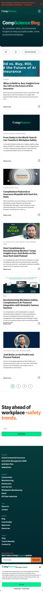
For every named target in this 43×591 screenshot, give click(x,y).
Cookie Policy (17, 588)
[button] (40, 567)
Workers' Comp (13, 187)
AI (15, 52)
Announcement (30, 52)
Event (6, 79)
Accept (21, 584)
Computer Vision (10, 242)
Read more (7, 107)
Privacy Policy (25, 588)
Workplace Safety (20, 133)
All (6, 52)
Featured (11, 133)
